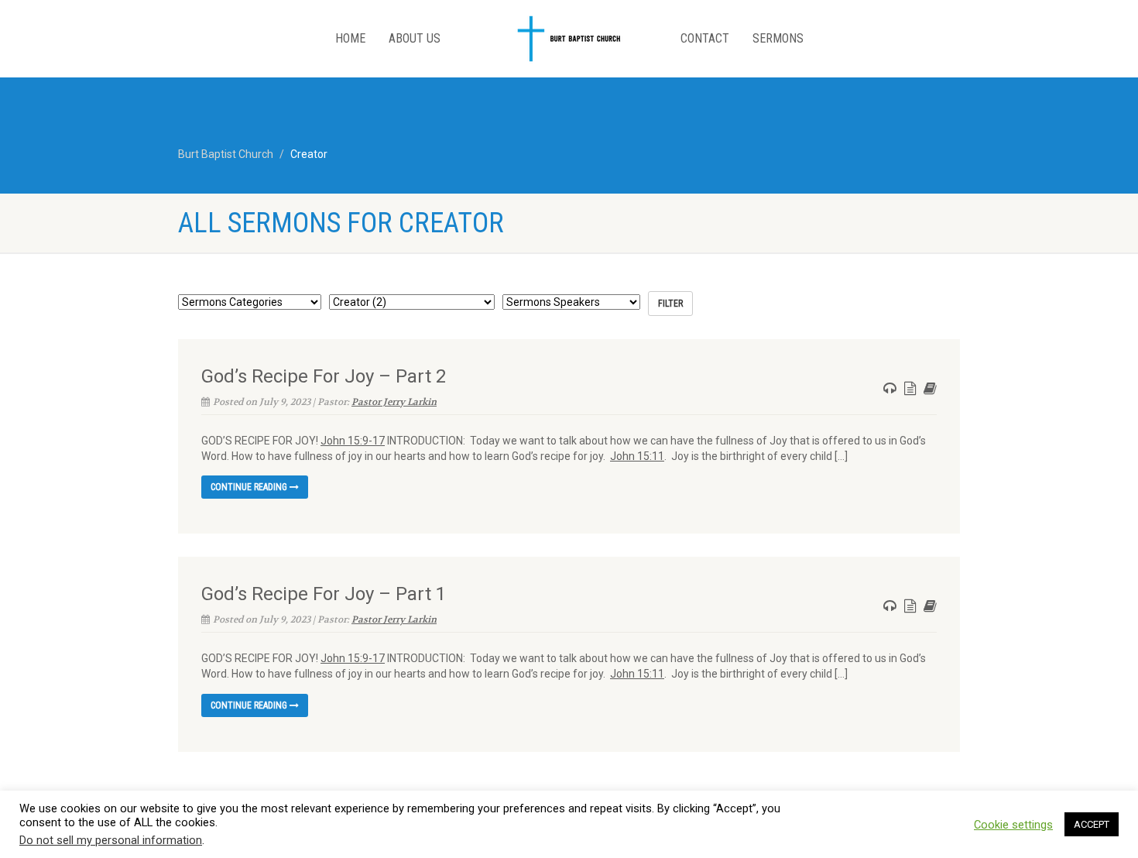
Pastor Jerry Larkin (394, 402)
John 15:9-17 (352, 440)
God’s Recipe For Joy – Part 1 (323, 594)
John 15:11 (637, 456)
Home (350, 38)
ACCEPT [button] (1091, 824)
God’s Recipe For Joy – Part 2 (323, 376)
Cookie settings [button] (1013, 825)
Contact (704, 38)
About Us (414, 38)
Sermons (778, 38)
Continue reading (250, 487)
